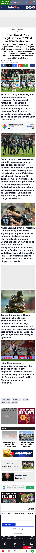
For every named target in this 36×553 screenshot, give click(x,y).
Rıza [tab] (3, 513)
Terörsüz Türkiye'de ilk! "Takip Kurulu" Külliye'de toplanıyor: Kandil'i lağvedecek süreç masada (26, 447)
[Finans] (18, 453)
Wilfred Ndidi (6, 402)
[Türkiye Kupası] (33, 7)
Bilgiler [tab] (10, 513)
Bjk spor (25, 399)
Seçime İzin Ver (18, 533)
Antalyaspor (16, 399)
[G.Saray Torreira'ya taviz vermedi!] (26, 416)
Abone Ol (30, 487)
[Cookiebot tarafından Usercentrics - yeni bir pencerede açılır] (26, 509)
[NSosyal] (14, 65)
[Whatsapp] (25, 65)
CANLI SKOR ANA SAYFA (5, 2)
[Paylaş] (32, 65)
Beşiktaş (20, 29)
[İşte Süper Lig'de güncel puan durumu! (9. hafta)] (9, 436)
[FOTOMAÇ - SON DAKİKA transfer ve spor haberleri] (14, 7)
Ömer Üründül (6, 399)
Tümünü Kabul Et (9, 524)
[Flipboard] (20, 65)
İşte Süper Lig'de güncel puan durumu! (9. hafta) (9, 444)
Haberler (13, 29)
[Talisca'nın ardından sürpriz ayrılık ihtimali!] (9, 416)
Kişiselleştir (17, 529)
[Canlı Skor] (30, 7)
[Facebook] (3, 65)
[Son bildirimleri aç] (32, 551)
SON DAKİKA (27, 547)
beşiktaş (15, 402)
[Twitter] (9, 65)
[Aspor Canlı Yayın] (27, 7)
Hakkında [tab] (31, 513)
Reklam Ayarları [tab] (20, 513)
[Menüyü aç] (1, 7)
